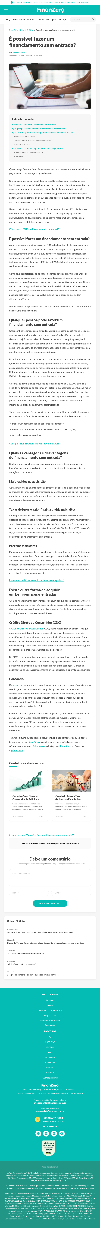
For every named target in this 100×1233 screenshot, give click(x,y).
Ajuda (50, 1005)
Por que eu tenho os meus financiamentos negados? (36, 580)
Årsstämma (50, 1025)
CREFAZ (50, 1072)
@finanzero (39, 746)
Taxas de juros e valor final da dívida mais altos (32, 140)
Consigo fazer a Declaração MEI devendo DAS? (34, 443)
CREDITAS (50, 1042)
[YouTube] (62, 1134)
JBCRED (50, 1047)
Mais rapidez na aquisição (24, 136)
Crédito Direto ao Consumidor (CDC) (29, 152)
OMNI (50, 1052)
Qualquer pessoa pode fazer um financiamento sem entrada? (39, 128)
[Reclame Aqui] (48, 1148)
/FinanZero (65, 746)
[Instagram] (54, 1134)
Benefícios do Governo (23, 19)
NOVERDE (50, 1057)
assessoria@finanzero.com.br (50, 1111)
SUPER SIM (50, 1062)
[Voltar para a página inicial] (50, 10)
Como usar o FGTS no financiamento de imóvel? (34, 229)
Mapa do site (50, 1015)
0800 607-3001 (53, 1118)
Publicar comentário (50, 903)
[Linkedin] (46, 1134)
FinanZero (13, 30)
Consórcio (18, 156)
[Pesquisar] (93, 19)
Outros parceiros (50, 1077)
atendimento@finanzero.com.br (50, 1103)
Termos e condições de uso (50, 1010)
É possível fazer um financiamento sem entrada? (34, 124)
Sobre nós (50, 1000)
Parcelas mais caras (22, 144)
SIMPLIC (50, 1067)
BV (50, 1037)
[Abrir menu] (6, 10)
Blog (8, 19)
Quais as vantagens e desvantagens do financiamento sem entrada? (42, 132)
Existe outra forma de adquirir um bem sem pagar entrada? (38, 148)
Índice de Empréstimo (50, 1020)
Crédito (39, 19)
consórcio (16, 685)
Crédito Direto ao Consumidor (27, 628)
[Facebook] (38, 1134)
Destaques (51, 19)
